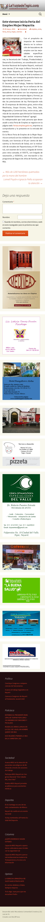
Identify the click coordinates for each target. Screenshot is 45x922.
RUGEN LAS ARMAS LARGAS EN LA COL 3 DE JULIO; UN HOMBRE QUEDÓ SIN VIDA (16, 729)
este (39, 29)
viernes (19, 32)
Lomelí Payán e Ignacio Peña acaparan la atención (23, 181)
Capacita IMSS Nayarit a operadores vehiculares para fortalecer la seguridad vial (16, 848)
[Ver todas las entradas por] (26, 32)
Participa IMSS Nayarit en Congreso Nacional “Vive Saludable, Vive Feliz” (16, 777)
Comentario (8, 201)
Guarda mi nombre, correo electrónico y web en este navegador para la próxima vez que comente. (22, 225)
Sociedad (23, 29)
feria (4, 32)
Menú (4, 14)
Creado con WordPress (11, 917)
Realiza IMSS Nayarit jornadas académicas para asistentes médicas (16, 786)
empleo (34, 29)
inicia (9, 32)
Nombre (6, 217)
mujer (14, 32)
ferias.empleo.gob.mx (22, 125)
